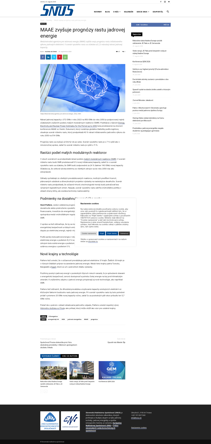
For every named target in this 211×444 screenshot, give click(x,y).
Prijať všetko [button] (112, 233)
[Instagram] (165, 1)
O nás (116, 12)
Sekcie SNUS (142, 12)
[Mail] (169, 1)
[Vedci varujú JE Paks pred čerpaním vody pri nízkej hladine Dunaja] (82, 370)
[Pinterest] (59, 57)
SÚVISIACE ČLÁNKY (50, 356)
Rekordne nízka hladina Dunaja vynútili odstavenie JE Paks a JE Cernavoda (51, 384)
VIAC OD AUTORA (69, 356)
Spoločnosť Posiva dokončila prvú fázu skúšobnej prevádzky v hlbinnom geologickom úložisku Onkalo (58, 345)
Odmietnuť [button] (124, 233)
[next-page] (45, 391)
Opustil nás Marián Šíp (116, 342)
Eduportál (158, 12)
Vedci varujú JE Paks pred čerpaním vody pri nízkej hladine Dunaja (149, 52)
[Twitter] (54, 57)
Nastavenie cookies (139, 427)
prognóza (94, 319)
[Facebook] (161, 1)
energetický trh (53, 319)
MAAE (86, 319)
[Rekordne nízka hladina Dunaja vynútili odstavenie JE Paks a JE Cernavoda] (53, 370)
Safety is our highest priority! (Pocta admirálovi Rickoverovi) (151, 70)
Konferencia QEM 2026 (107, 381)
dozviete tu (93, 241)
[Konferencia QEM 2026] (112, 370)
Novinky (98, 12)
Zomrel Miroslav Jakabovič (143, 100)
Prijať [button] (102, 233)
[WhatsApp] (65, 57)
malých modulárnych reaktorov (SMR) (100, 159)
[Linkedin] (48, 57)
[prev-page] (41, 391)
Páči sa (166, 25)
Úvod (42, 20)
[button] (168, 12)
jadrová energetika (74, 319)
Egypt (53, 267)
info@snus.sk (136, 418)
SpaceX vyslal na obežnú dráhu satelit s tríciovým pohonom (151, 91)
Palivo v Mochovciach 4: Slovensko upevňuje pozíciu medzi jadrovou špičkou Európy (149, 109)
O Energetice (53, 316)
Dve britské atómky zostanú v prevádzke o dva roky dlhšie (150, 80)
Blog (107, 12)
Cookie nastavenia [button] (89, 233)
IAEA (63, 319)
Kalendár (128, 12)
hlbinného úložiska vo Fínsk (52, 308)
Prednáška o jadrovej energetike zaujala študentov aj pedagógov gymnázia (148, 129)
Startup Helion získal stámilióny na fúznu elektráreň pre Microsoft (148, 119)
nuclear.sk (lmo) (51, 51)
